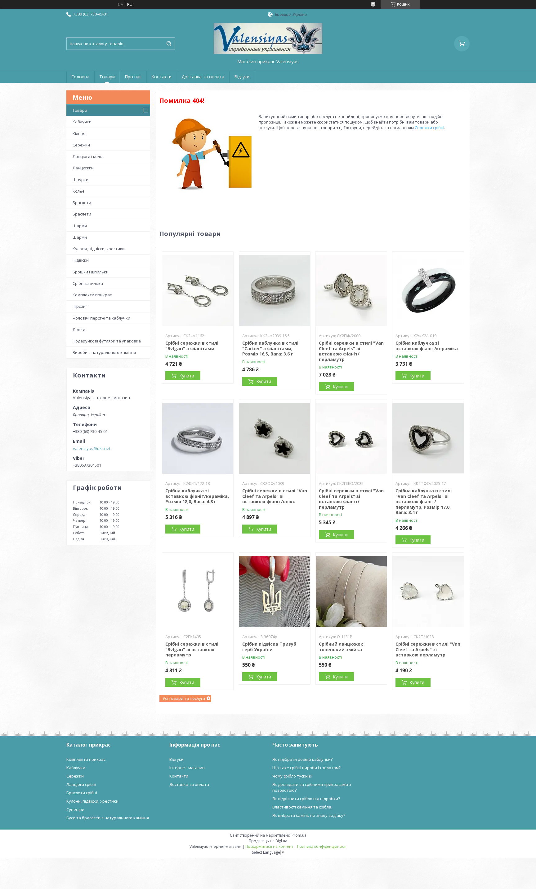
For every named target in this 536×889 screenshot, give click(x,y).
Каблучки (82, 121)
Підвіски (81, 260)
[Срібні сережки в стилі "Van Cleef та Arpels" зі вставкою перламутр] (427, 591)
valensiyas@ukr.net (91, 448)
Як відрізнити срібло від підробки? (306, 798)
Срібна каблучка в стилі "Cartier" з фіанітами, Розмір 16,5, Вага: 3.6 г (270, 348)
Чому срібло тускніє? (292, 776)
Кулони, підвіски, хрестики (99, 248)
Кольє (78, 191)
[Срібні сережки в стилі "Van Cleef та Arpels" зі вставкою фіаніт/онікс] (274, 438)
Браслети (82, 202)
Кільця (79, 133)
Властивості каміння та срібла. (302, 807)
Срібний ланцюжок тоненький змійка (341, 646)
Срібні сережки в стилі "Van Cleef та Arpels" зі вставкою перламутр (427, 649)
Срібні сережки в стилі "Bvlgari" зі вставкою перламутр (191, 649)
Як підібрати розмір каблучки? (302, 759)
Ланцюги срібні (81, 784)
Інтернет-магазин (187, 767)
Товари (107, 77)
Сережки (81, 145)
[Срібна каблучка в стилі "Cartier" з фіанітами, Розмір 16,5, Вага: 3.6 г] (274, 290)
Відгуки (241, 77)
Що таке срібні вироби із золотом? (306, 767)
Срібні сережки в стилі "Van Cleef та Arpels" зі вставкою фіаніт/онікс (274, 496)
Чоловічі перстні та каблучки (101, 318)
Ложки (79, 329)
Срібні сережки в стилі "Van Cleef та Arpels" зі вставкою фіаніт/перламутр (351, 351)
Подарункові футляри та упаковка (107, 341)
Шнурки (80, 179)
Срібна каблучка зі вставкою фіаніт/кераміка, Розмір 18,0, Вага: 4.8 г (197, 496)
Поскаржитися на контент (269, 846)
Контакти (161, 77)
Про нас (133, 77)
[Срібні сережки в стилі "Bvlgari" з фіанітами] (197, 290)
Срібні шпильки (88, 283)
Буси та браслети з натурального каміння (107, 818)
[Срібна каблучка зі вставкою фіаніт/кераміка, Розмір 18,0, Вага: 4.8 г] (197, 438)
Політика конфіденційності (321, 846)
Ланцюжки (83, 168)
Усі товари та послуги (184, 698)
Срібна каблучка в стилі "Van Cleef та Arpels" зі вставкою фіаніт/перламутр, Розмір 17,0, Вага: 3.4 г (423, 501)
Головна (80, 77)
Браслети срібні (81, 792)
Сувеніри (75, 809)
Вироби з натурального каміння (104, 352)
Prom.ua (299, 835)
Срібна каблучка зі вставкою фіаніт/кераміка (426, 345)
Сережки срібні (429, 127)
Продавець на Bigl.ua (268, 840)
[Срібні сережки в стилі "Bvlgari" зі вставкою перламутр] (197, 591)
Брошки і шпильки (91, 272)
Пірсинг (80, 306)
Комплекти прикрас (92, 295)
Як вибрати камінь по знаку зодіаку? (308, 815)
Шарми (80, 226)
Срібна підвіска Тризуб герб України (269, 646)
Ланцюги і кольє (88, 156)
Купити (186, 376)
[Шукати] (169, 43)
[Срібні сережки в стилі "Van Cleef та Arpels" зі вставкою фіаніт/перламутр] (351, 290)
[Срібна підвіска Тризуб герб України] (274, 591)
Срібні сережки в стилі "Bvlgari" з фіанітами (191, 345)
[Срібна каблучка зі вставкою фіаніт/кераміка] (427, 290)
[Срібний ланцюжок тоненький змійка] (351, 591)
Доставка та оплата (202, 77)
